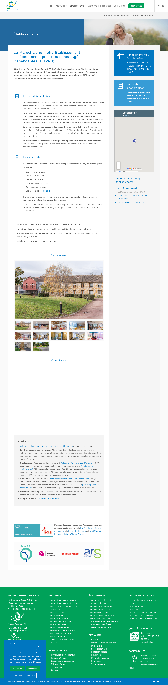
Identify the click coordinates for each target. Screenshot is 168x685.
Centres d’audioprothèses (102, 615)
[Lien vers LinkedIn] (163, 6)
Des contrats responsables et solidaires (64, 608)
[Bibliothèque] (41, 336)
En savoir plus (146, 642)
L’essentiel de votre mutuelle (103, 642)
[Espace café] (95, 325)
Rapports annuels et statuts (143, 612)
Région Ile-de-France (77, 531)
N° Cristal (30, 609)
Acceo (131, 668)
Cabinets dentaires (99, 603)
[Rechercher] (148, 6)
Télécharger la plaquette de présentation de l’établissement (46, 446)
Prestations (55, 595)
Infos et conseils (58, 650)
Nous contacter (116, 681)
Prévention (96, 655)
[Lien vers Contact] (159, 6)
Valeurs (134, 609)
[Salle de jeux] (23, 336)
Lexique (54, 670)
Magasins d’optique (100, 612)
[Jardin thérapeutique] (41, 346)
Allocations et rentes (60, 627)
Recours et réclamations (142, 615)
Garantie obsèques (59, 618)
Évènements (96, 646)
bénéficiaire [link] (45, 472)
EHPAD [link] (53, 69)
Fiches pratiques (58, 658)
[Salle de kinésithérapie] (77, 336)
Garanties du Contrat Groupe (64, 600)
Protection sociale (99, 652)
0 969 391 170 (19, 609)
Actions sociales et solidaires (63, 630)
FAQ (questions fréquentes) (63, 655)
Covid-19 (95, 639)
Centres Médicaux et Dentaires (131, 202)
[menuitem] (51, 6)
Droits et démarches (100, 658)
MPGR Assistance (58, 624)
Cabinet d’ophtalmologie (102, 606)
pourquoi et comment (49, 498)
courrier (139, 66)
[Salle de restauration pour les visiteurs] (59, 325)
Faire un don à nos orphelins (144, 618)
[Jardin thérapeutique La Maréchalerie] (23, 346)
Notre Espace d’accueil (127, 188)
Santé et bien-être (99, 649)
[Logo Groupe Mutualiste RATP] (12, 6)
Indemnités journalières (61, 621)
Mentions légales (52, 681)
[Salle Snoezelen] (95, 336)
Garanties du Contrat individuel (65, 603)
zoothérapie (45, 191)
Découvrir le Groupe (141, 595)
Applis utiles (56, 667)
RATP (82, 528)
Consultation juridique (61, 633)
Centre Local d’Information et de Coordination (69, 478)
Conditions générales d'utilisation (98, 681)
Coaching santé (58, 636)
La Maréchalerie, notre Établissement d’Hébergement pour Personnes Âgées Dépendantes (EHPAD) (104, 623)
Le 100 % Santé (57, 612)
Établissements (98, 595)
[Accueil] (51, 6)
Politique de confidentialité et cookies (72, 681)
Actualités (95, 635)
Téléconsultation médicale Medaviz (62, 641)
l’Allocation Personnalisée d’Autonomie (78, 463)
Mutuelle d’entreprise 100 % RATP (143, 601)
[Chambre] (59, 336)
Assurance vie (57, 615)
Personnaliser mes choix (25, 675)
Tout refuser (33, 668)
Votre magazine (98, 664)
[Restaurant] (77, 325)
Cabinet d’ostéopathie (101, 609)
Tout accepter (17, 668)
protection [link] (24, 494)
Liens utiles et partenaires (62, 661)
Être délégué (97, 661)
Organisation (137, 606)
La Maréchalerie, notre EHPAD (131, 192)
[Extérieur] (59, 290)
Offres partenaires (59, 664)
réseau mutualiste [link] (73, 525)
